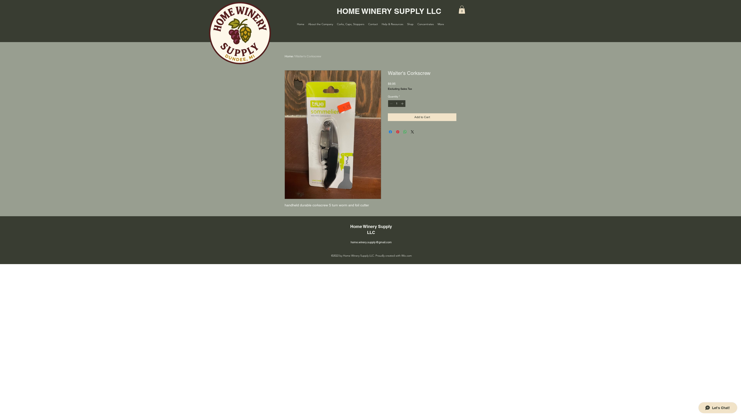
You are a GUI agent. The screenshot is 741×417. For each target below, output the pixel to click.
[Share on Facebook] (390, 132)
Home (289, 56)
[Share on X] (412, 132)
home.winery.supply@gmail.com (371, 242)
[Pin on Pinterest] (397, 132)
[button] (461, 10)
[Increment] (402, 103)
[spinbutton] (396, 103)
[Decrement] (390, 103)
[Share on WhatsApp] (405, 132)
